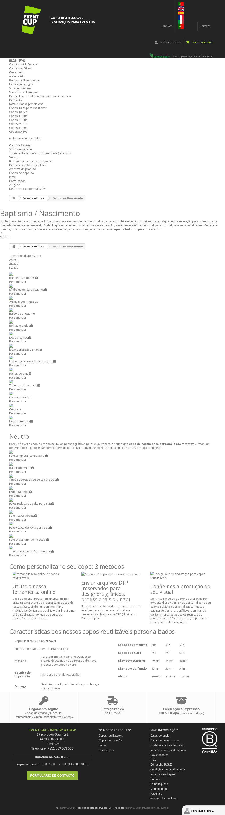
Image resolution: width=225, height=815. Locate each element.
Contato (205, 26)
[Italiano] (181, 22)
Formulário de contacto (52, 775)
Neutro (4, 237)
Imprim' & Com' (67, 807)
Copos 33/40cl (18, 128)
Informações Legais (162, 774)
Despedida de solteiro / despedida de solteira (40, 96)
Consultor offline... (202, 810)
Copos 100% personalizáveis (28, 108)
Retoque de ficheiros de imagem (31, 161)
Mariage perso (159, 788)
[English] (181, 8)
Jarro (12, 177)
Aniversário (17, 76)
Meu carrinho (201, 42)
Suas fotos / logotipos (23, 92)
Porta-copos (17, 181)
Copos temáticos (20, 68)
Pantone (155, 779)
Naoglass (156, 793)
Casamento (17, 72)
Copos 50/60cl (18, 132)
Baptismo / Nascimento (24, 80)
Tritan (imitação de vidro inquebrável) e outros (40, 153)
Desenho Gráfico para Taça (27, 165)
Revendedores (159, 755)
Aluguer (14, 185)
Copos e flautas (19, 145)
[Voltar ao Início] (14, 198)
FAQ (153, 759)
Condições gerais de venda (167, 769)
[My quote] (16, 60)
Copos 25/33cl (18, 124)
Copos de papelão (21, 173)
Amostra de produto (22, 169)
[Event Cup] (31, 19)
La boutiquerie (159, 784)
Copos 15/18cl (18, 116)
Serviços (15, 157)
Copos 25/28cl (18, 120)
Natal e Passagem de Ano (26, 104)
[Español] (181, 13)
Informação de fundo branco (168, 750)
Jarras (103, 745)
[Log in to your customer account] (23, 60)
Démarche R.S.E (161, 764)
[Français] (181, 17)
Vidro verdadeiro (20, 149)
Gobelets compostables (25, 138)
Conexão (167, 26)
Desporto (15, 100)
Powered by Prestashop (155, 807)
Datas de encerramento (165, 740)
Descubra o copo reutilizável (28, 189)
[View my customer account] (13, 60)
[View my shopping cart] (20, 60)
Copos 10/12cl (18, 112)
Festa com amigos (21, 84)
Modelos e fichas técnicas (167, 745)
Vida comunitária (20, 88)
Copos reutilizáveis (22, 64)
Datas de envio (159, 735)
